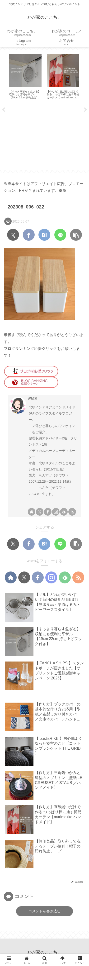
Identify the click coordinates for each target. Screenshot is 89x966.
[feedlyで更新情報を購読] (64, 512)
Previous (3, 109)
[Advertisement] (44, 136)
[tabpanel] (40, 77)
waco (32, 398)
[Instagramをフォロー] (56, 512)
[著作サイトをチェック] (31, 512)
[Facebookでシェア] (29, 235)
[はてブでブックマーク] (44, 235)
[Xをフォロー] (39, 512)
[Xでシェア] (13, 235)
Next (85, 109)
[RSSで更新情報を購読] (72, 512)
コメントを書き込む (44, 911)
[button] (76, 235)
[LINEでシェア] (60, 235)
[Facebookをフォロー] (48, 512)
